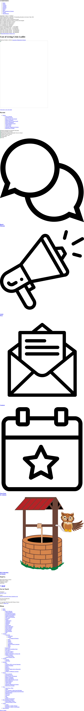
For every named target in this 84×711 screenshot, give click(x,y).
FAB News (7, 694)
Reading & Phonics (14, 638)
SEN (6, 663)
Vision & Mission (9, 612)
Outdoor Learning (9, 655)
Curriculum (7, 634)
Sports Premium (8, 631)
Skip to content (3, 710)
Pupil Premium (8, 630)
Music (9, 645)
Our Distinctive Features (10, 613)
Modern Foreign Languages (13, 644)
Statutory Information (9, 616)
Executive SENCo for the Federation (13, 664)
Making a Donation (9, 120)
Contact (4, 12)
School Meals (8, 625)
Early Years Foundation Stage (11, 649)
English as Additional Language (12, 671)
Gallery (6, 697)
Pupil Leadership (8, 627)
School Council (8, 629)
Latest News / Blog (9, 688)
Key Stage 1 (7, 650)
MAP (3, 586)
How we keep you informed (11, 118)
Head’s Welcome (8, 611)
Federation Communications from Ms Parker (14, 691)
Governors (7, 618)
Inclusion (4, 7)
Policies (6, 619)
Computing (10, 643)
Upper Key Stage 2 (9, 652)
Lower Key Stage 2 (9, 651)
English (9, 637)
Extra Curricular (8, 116)
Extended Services (9, 117)
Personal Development (10, 698)
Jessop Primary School (10, 701)
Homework (7, 647)
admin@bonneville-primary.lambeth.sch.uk (9, 596)
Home (4, 3)
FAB (6, 632)
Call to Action (8, 126)
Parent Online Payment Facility (11, 121)
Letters (6, 689)
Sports (9, 646)
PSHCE (9, 642)
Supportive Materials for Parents (19, 40)
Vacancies (7, 695)
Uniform (7, 624)
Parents (4, 8)
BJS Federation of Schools (8, 11)
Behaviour (7, 668)
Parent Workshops (9, 681)
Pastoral (7, 666)
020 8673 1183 (3, 593)
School (4, 4)
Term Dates (7, 660)
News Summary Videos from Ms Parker (13, 690)
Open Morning (6, 13)
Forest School (11, 656)
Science (9, 640)
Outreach (7, 670)
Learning (4, 5)
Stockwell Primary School (10, 702)
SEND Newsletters (9, 665)
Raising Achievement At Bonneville (12, 653)
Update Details (8, 124)
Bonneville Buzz (8, 692)
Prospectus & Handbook (10, 614)
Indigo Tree (6, 603)
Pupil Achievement (9, 626)
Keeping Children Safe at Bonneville (13, 669)
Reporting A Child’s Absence (11, 705)
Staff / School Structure (10, 617)
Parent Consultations (9, 122)
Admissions (7, 621)
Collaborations (8, 620)
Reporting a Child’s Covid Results (12, 707)
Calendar (4, 6)
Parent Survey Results (9, 128)
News (4, 10)
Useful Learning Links (10, 657)
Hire (6, 696)
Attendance (7, 623)
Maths (9, 639)
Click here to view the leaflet (6, 109)
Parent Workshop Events (10, 123)
